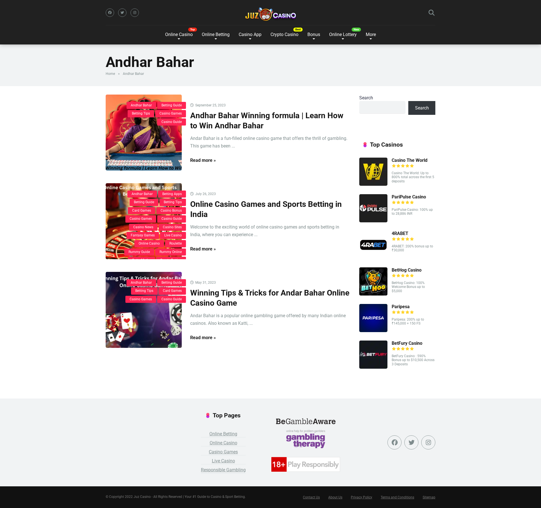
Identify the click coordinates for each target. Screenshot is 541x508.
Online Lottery (343, 34)
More (371, 34)
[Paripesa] (373, 330)
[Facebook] (110, 12)
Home (110, 74)
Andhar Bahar (141, 105)
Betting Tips (141, 113)
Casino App (250, 34)
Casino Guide (171, 122)
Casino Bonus (171, 210)
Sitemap (429, 497)
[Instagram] (134, 12)
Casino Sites (172, 227)
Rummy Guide (139, 252)
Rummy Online (170, 252)
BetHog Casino (407, 270)
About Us (335, 497)
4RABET (400, 233)
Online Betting (223, 434)
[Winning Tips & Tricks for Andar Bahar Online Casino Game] (144, 310)
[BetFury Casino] (373, 367)
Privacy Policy (361, 497)
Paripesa (401, 306)
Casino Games (170, 113)
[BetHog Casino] (373, 294)
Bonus (313, 34)
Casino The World (409, 160)
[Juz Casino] (270, 14)
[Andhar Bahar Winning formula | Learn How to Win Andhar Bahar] (144, 133)
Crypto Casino (284, 34)
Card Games (141, 210)
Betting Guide (171, 105)
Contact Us (311, 497)
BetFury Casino (407, 343)
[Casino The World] (373, 184)
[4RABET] (373, 257)
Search (366, 97)
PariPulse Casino (409, 197)
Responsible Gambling (223, 470)
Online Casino (179, 34)
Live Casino (173, 235)
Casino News (143, 227)
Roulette (175, 243)
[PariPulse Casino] (373, 220)
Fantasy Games (143, 235)
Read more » (203, 160)
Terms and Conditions (397, 497)
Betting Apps (172, 194)
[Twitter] (122, 12)
